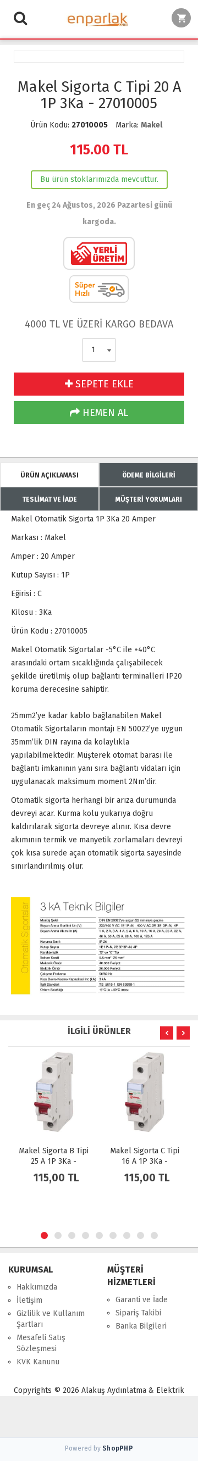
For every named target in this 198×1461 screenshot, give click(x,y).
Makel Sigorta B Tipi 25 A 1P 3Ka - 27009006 (54, 1161)
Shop (117, 1448)
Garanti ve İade (142, 1299)
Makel (151, 125)
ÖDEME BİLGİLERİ (148, 475)
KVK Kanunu (37, 1361)
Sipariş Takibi (138, 1313)
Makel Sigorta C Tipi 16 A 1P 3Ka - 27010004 (144, 1161)
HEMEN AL (104, 413)
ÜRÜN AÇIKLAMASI (49, 475)
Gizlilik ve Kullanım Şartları (50, 1319)
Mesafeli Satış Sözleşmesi (40, 1343)
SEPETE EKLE (103, 384)
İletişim (29, 1300)
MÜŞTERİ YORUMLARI (149, 499)
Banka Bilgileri (141, 1326)
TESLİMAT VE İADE (49, 499)
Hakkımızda (36, 1287)
